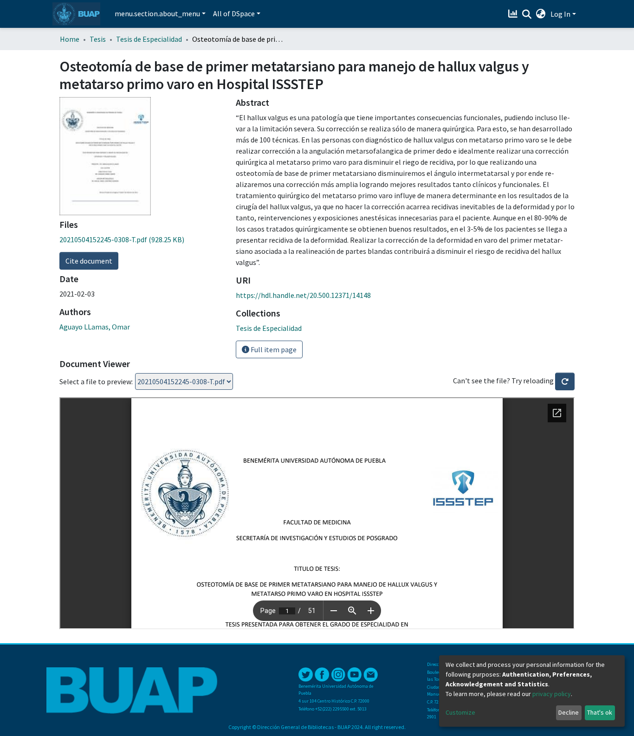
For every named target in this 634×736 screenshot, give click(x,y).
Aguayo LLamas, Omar (94, 326)
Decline (568, 712)
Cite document (88, 260)
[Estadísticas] (514, 13)
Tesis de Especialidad (149, 39)
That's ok (599, 712)
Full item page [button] (273, 349)
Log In (560, 14)
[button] (541, 13)
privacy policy (551, 694)
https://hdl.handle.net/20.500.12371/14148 (303, 295)
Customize (460, 712)
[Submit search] (527, 14)
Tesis (98, 39)
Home (69, 39)
